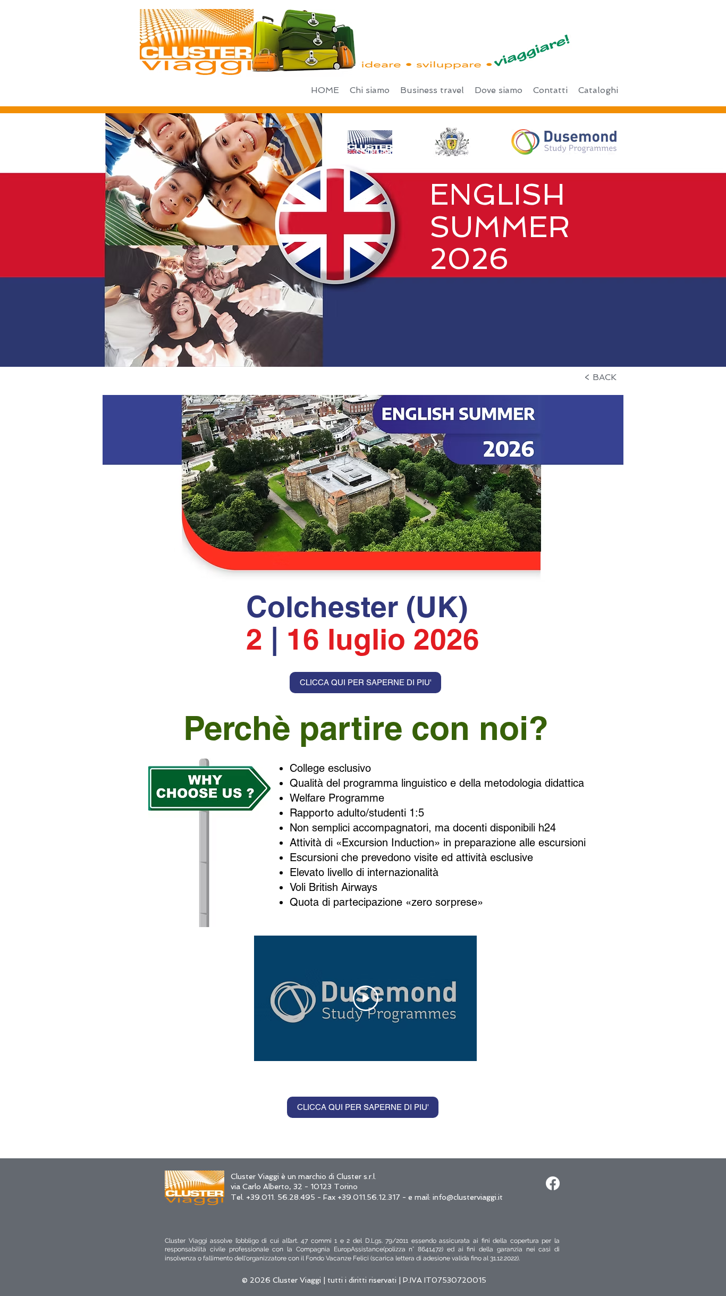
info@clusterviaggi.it (468, 1197)
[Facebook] (553, 1183)
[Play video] (365, 998)
